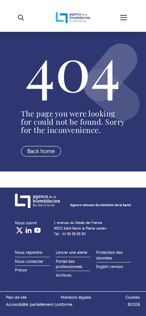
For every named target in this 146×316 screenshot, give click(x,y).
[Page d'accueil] (73, 201)
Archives (64, 275)
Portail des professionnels (69, 264)
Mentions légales (76, 297)
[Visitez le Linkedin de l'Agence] (28, 230)
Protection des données (109, 255)
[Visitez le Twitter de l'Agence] (19, 230)
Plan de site (16, 297)
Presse (21, 270)
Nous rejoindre (28, 252)
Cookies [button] (132, 297)
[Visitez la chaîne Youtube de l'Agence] (37, 230)
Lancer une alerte (71, 252)
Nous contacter (29, 261)
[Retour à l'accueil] (73, 17)
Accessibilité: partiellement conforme (39, 304)
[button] (21, 18)
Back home (41, 151)
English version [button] (109, 266)
